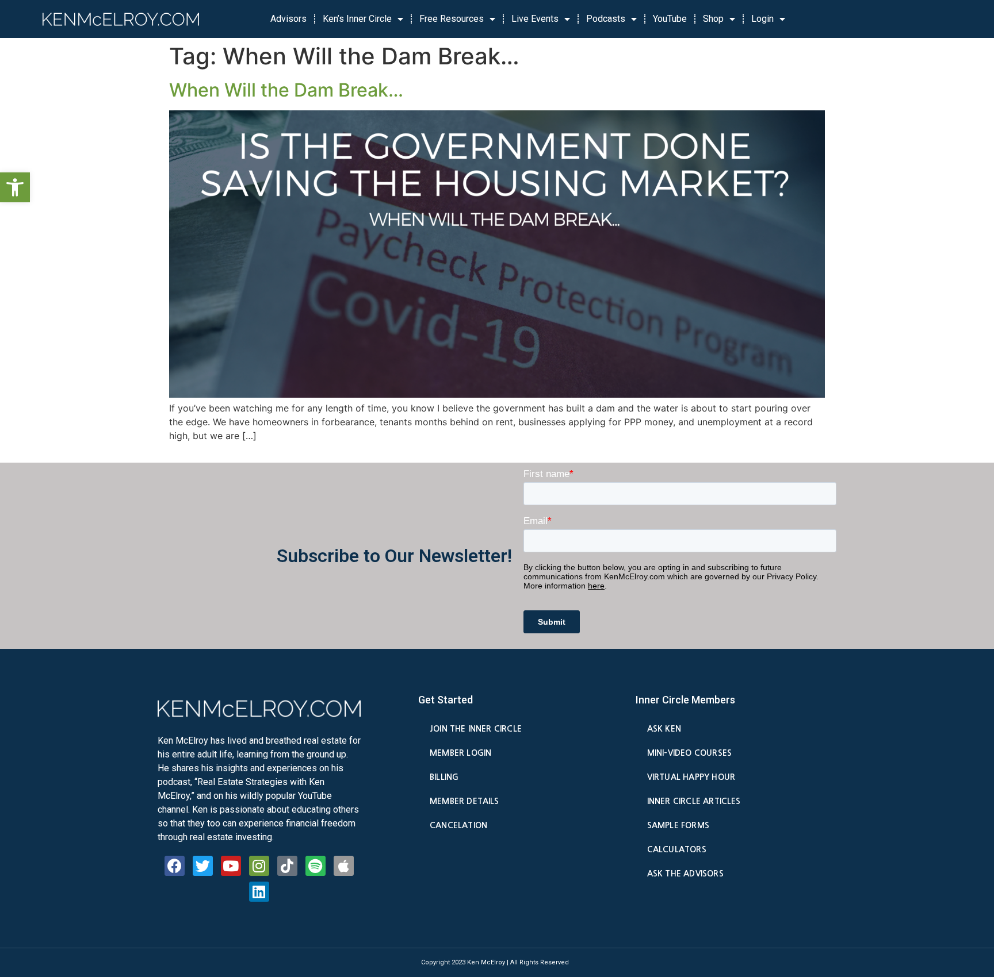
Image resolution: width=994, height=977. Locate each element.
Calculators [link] (676, 849)
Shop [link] (713, 18)
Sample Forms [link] (678, 825)
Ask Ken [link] (664, 729)
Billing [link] (444, 777)
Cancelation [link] (458, 825)
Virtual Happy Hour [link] (691, 777)
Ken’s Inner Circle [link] (357, 18)
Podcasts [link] (605, 18)
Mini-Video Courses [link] (689, 753)
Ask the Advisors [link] (685, 874)
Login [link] (762, 18)
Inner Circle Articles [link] (694, 801)
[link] (15, 187)
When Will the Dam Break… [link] (286, 90)
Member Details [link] (464, 801)
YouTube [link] (670, 18)
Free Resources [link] (451, 18)
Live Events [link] (535, 18)
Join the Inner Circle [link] (476, 729)
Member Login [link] (460, 753)
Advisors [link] (288, 18)
